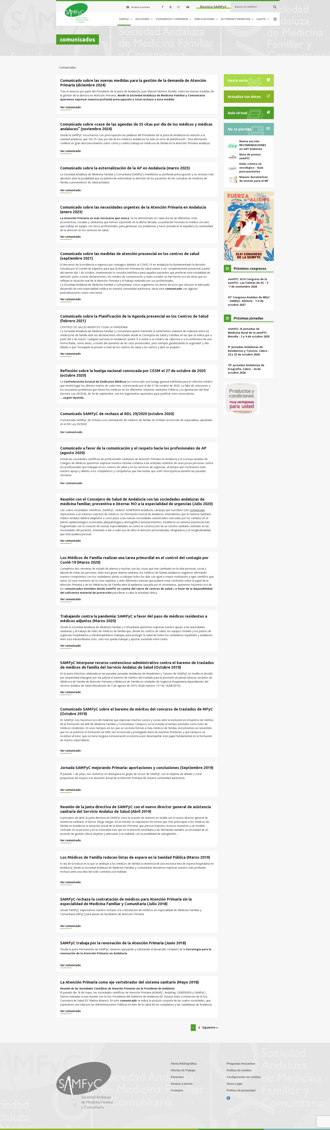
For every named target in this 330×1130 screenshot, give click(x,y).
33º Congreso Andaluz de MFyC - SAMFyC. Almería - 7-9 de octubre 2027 (249, 300)
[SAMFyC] (77, 13)
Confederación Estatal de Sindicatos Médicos (95, 381)
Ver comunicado (70, 107)
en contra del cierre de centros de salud (144, 588)
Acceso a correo (181, 1083)
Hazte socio (238, 80)
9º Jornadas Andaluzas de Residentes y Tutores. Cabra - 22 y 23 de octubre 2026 (248, 350)
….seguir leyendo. (72, 397)
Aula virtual (237, 113)
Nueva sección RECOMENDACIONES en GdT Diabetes (252, 144)
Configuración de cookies (244, 1077)
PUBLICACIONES (204, 19)
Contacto (177, 1090)
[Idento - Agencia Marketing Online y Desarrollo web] (228, 1098)
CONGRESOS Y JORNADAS (172, 19)
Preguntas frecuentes (241, 1063)
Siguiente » (210, 1027)
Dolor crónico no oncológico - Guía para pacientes (251, 167)
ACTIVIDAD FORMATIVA (235, 19)
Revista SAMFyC (213, 7)
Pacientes (177, 1077)
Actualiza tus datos (244, 96)
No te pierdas (239, 129)
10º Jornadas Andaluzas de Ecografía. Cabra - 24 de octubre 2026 (246, 368)
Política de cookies (239, 1070)
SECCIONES (142, 19)
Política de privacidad (241, 1090)
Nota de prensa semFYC (250, 156)
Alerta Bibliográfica (184, 1063)
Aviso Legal (234, 1083)
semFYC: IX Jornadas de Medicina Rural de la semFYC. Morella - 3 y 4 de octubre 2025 (249, 332)
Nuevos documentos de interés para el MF (253, 179)
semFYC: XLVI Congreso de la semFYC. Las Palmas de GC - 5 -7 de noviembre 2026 (248, 282)
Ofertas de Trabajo (183, 1070)
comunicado (129, 1000)
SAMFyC (124, 19)
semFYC (261, 19)
